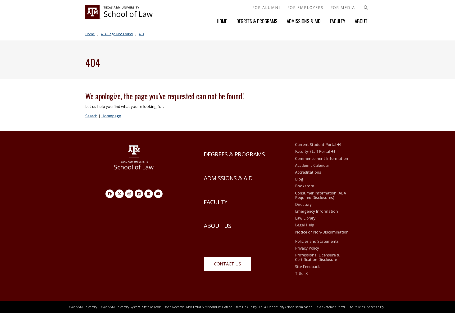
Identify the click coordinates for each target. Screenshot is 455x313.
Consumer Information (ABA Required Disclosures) (320, 195)
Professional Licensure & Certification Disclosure (317, 257)
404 (141, 34)
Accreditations (308, 172)
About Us (217, 225)
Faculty (337, 21)
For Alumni (266, 7)
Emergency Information (316, 211)
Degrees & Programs (257, 21)
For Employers (305, 7)
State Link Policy (245, 307)
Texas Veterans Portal (330, 307)
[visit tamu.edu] (134, 159)
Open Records (174, 307)
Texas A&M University (82, 307)
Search (91, 116)
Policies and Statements (317, 241)
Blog (299, 179)
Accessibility (375, 307)
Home (222, 21)
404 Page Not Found (117, 34)
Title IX (301, 273)
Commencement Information (321, 158)
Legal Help (304, 225)
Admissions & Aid (303, 21)
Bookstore (304, 186)
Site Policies (356, 307)
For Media (343, 7)
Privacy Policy (307, 248)
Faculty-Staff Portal (313, 151)
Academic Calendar (312, 165)
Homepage (111, 116)
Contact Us (227, 264)
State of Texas (151, 307)
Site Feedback (307, 267)
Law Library (305, 218)
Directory (303, 204)
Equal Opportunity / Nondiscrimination (285, 307)
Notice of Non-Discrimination (322, 232)
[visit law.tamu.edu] (119, 17)
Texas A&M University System (119, 307)
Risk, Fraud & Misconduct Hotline (209, 307)
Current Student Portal (316, 144)
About (361, 21)
